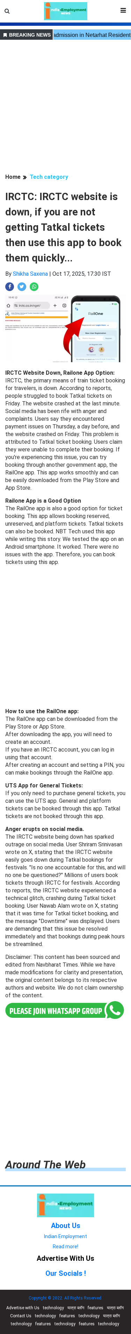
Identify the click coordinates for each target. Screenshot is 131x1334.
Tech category (49, 177)
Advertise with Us (22, 1307)
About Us (65, 1225)
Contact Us (20, 1315)
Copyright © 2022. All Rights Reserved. (65, 1298)
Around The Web (45, 1164)
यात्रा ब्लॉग (75, 1307)
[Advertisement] (65, 107)
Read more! (65, 1246)
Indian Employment (65, 1236)
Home (13, 177)
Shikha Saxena (30, 273)
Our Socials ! (65, 1273)
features (95, 1307)
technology (53, 1307)
